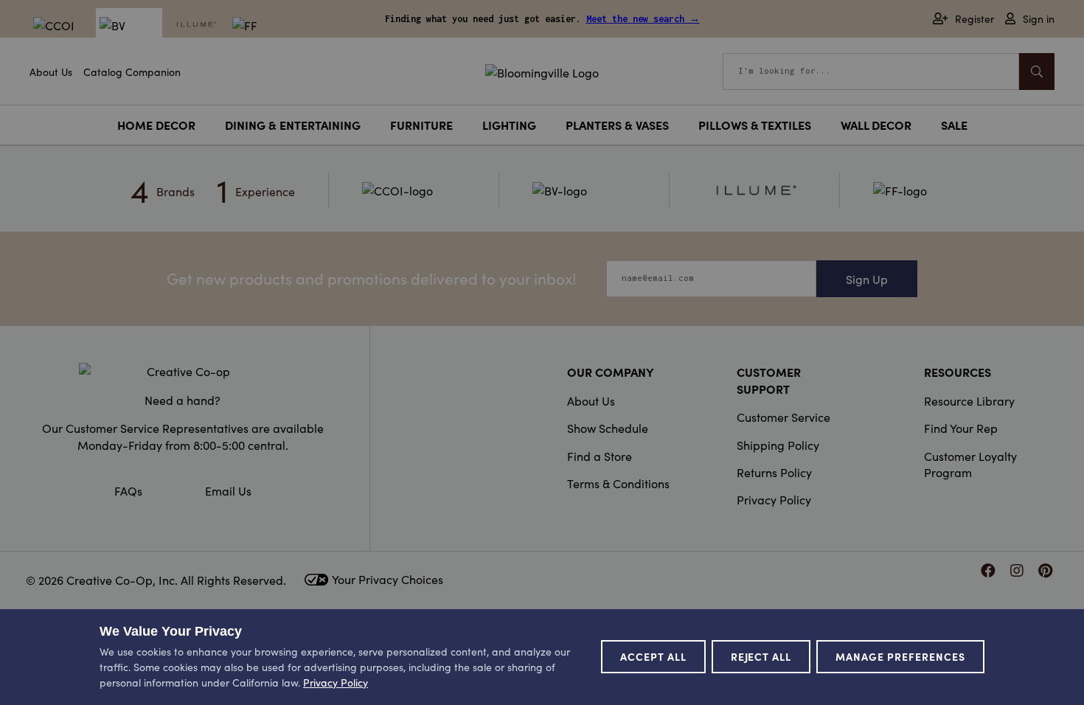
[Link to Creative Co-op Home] (183, 371)
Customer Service (783, 417)
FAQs (128, 490)
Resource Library (969, 400)
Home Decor (156, 125)
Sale (954, 125)
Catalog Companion (132, 71)
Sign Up (867, 279)
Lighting (509, 125)
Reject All (761, 656)
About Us (50, 71)
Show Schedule (607, 428)
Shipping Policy (778, 445)
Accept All (653, 656)
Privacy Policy (774, 499)
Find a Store (599, 456)
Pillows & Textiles (754, 125)
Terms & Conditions (618, 483)
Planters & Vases (617, 125)
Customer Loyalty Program (970, 464)
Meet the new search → (643, 18)
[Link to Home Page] (542, 70)
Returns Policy (774, 472)
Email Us (228, 490)
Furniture (421, 125)
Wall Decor (876, 125)
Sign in (1039, 19)
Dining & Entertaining (293, 125)
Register (974, 19)
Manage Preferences (900, 656)
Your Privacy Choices (387, 579)
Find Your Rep (961, 428)
